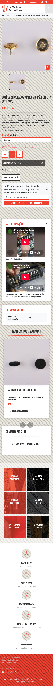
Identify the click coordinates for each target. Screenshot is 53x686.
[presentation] (23, 425)
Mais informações (14, 223)
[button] (49, 8)
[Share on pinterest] (19, 170)
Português (33, 2)
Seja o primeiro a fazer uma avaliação (26, 444)
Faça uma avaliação (11, 177)
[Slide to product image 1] (17, 82)
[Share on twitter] (15, 170)
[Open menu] (40, 8)
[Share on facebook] (11, 170)
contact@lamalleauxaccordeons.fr (17, 672)
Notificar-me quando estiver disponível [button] (26, 203)
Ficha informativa (14, 309)
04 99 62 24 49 (10, 668)
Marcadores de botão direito (22, 389)
